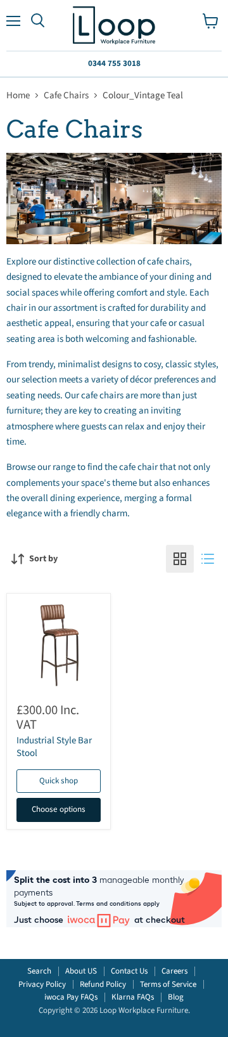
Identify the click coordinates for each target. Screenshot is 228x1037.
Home (18, 95)
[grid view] (180, 559)
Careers (174, 971)
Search (39, 971)
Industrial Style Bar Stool (54, 747)
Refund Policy (103, 984)
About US (81, 971)
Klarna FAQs (132, 997)
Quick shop (58, 780)
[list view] (208, 559)
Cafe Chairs (66, 95)
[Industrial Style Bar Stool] (58, 645)
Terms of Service (168, 984)
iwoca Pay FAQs (71, 997)
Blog (176, 997)
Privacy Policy (42, 984)
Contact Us (129, 971)
